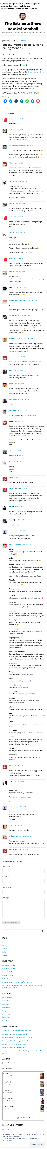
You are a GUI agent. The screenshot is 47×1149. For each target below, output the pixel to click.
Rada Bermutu (7, 1021)
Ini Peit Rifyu (6, 1007)
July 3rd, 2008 (27, 836)
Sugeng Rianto (14, 316)
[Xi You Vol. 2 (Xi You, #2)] (42, 1085)
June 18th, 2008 (20, 520)
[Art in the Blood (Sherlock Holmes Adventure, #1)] (42, 1101)
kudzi (11, 506)
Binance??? (6, 1034)
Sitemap (5, 955)
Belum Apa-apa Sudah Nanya (22, 1031)
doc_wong (12, 488)
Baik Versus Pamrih (25, 1037)
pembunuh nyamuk (15, 339)
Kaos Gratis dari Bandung (20, 1034)
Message (5, 898)
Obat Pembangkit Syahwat (19, 1041)
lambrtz (12, 233)
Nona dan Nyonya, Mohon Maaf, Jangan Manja (17, 982)
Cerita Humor (6, 1001)
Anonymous (13, 181)
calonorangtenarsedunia (17, 301)
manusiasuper (14, 399)
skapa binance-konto (9, 1047)
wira (10, 825)
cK (10, 451)
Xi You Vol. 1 (7, 1090)
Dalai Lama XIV (8, 1076)
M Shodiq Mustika (15, 836)
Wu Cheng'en (8, 1084)
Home (4, 942)
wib (10, 462)
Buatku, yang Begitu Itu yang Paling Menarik (22, 46)
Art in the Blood (8, 1098)
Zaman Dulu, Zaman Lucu (10, 972)
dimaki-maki (31, 72)
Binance (5, 1041)
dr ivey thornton (7, 1051)
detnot (11, 520)
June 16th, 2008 (18, 119)
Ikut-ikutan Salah (8, 975)
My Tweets (6, 1129)
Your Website (7, 887)
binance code (6, 1044)
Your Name (6, 866)
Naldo (11, 383)
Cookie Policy (7, 1140)
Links (4, 952)
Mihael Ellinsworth (15, 146)
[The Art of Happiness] (43, 1077)
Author (4, 949)
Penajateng (13, 849)
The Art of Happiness (10, 1074)
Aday (10, 370)
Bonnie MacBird (9, 1100)
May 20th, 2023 (23, 849)
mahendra (12, 410)
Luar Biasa (5, 979)
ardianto (12, 531)
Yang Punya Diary (15, 544)
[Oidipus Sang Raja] (43, 1109)
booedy (11, 203)
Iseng (4, 1011)
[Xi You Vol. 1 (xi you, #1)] (42, 1093)
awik (10, 130)
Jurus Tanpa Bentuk (8, 965)
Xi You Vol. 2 (7, 1082)
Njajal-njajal (6, 1017)
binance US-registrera (9, 1037)
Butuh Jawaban (7, 997)
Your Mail (5, 877)
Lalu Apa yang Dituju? (9, 968)
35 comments (21, 41)
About (4, 945)
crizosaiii (12, 357)
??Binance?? (6, 1031)
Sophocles (7, 1108)
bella (10, 766)
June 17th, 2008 (22, 410)
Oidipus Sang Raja (9, 1106)
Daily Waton (6, 1004)
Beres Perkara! (24, 1047)
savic (11, 119)
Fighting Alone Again (20, 1044)
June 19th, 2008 (21, 807)
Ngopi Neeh (6, 1014)
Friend (11, 163)
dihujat (41, 72)
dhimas (11, 271)
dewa (11, 477)
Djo (35, 93)
